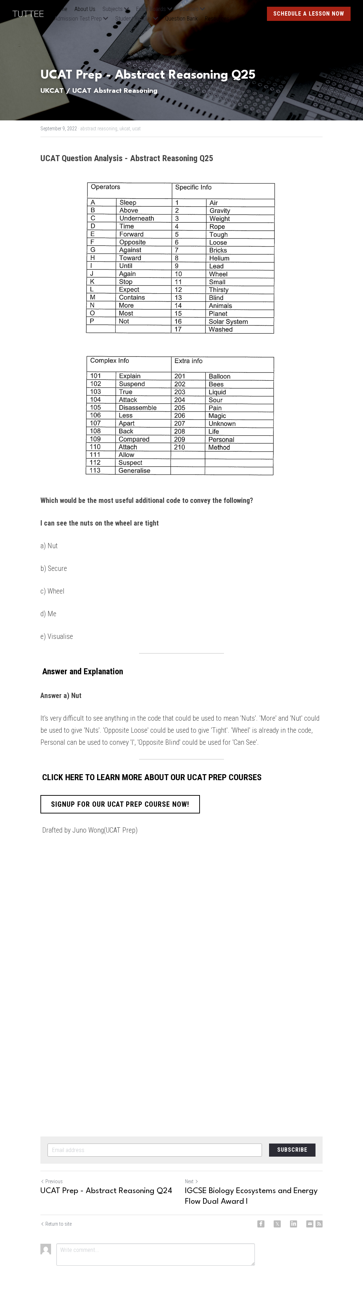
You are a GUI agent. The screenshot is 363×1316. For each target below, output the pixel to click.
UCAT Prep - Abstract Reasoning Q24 (106, 1191)
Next (189, 1181)
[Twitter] (277, 1223)
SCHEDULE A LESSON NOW (308, 13)
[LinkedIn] (293, 1223)
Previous (54, 1181)
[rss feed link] (319, 1223)
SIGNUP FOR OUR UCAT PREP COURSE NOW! (120, 804)
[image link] (31, 13)
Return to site (58, 1224)
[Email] (309, 1223)
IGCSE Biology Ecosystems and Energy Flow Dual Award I (251, 1196)
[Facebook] (260, 1223)
